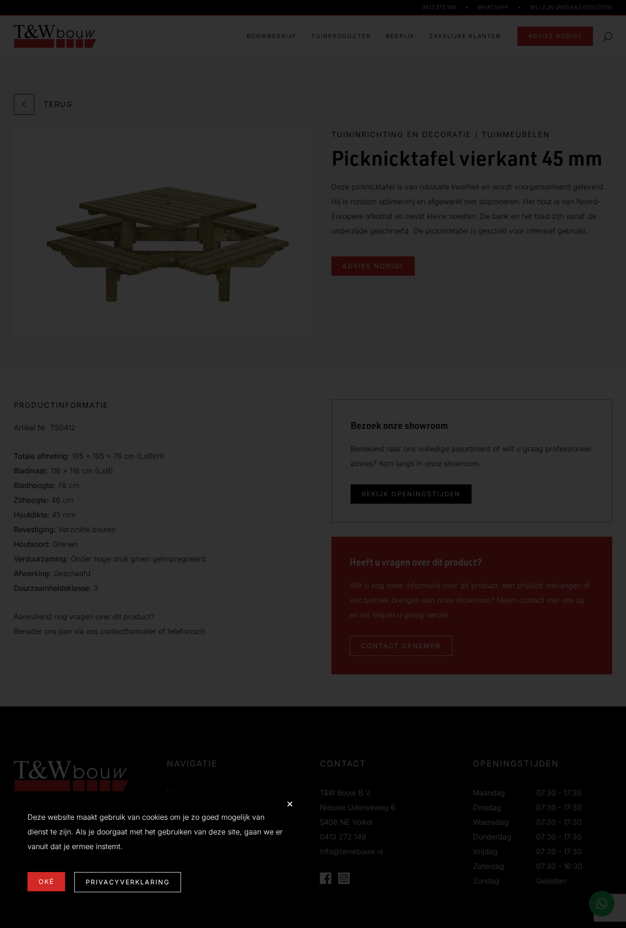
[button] (289, 803)
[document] (313, 464)
